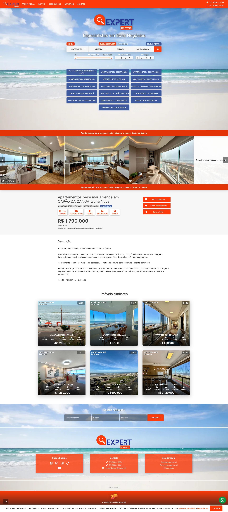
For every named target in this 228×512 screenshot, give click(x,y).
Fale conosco (169, 468)
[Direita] (225, 160)
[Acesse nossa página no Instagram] (62, 463)
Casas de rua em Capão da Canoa (146, 86)
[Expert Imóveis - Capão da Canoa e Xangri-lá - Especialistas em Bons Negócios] (114, 22)
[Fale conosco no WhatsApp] (56, 463)
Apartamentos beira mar (114, 79)
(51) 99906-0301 (216, 6)
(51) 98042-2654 (216, 2)
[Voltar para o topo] (5, 501)
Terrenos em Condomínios (114, 107)
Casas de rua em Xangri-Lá (82, 93)
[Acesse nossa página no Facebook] (51, 463)
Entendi (216, 508)
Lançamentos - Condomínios (114, 100)
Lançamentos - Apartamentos (82, 100)
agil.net (122, 502)
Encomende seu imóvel (169, 465)
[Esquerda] (2, 160)
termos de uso (202, 508)
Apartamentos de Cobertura (82, 86)
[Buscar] (158, 49)
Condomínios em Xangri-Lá (146, 93)
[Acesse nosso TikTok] (67, 463)
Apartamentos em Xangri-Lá (114, 86)
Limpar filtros (153, 44)
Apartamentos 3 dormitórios (146, 72)
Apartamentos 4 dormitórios (82, 79)
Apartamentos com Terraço (146, 79)
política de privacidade (186, 508)
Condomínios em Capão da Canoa (114, 93)
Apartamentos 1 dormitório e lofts (82, 72)
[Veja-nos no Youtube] (59, 468)
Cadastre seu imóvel (169, 462)
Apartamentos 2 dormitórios (114, 72)
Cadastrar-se (156, 418)
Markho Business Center (146, 100)
